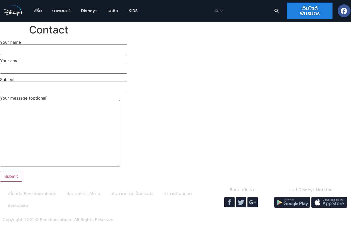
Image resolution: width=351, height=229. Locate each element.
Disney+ (89, 11)
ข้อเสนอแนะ (18, 205)
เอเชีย (112, 11)
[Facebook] (344, 10)
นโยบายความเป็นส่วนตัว (131, 194)
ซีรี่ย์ (38, 11)
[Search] (276, 11)
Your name (10, 42)
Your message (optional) (24, 98)
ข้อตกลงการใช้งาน (83, 194)
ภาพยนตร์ (61, 11)
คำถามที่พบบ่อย (178, 194)
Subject (7, 79)
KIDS (133, 11)
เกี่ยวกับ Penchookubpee (32, 194)
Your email (10, 61)
